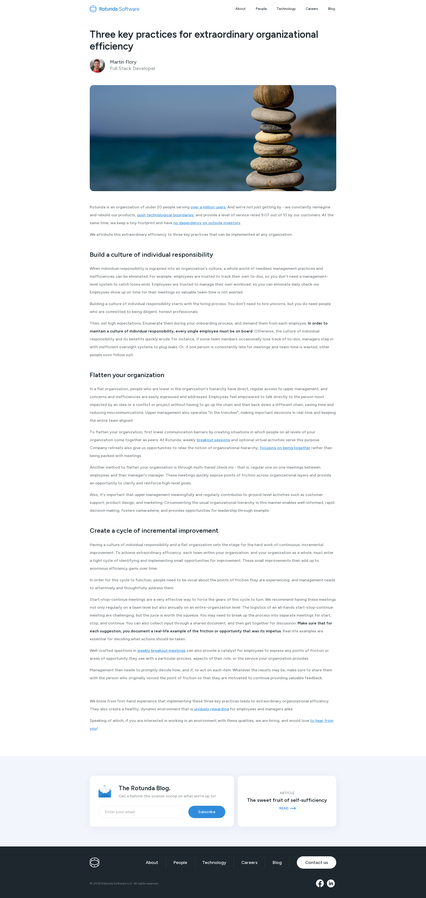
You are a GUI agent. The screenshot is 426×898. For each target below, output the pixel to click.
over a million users (208, 207)
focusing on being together (285, 447)
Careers (312, 9)
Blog (331, 9)
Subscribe (206, 812)
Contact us (316, 862)
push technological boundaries (165, 215)
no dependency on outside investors (206, 222)
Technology (286, 9)
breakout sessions (213, 440)
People (261, 9)
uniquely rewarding (211, 709)
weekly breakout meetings (161, 650)
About (240, 9)
